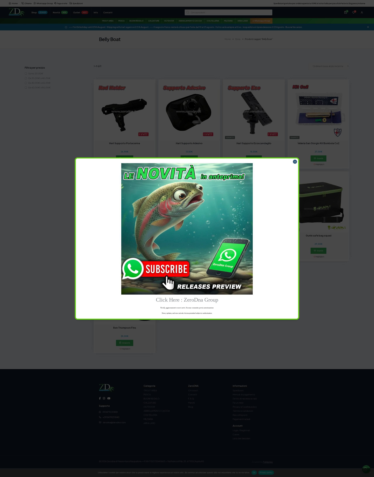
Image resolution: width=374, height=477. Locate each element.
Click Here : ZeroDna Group (187, 300)
